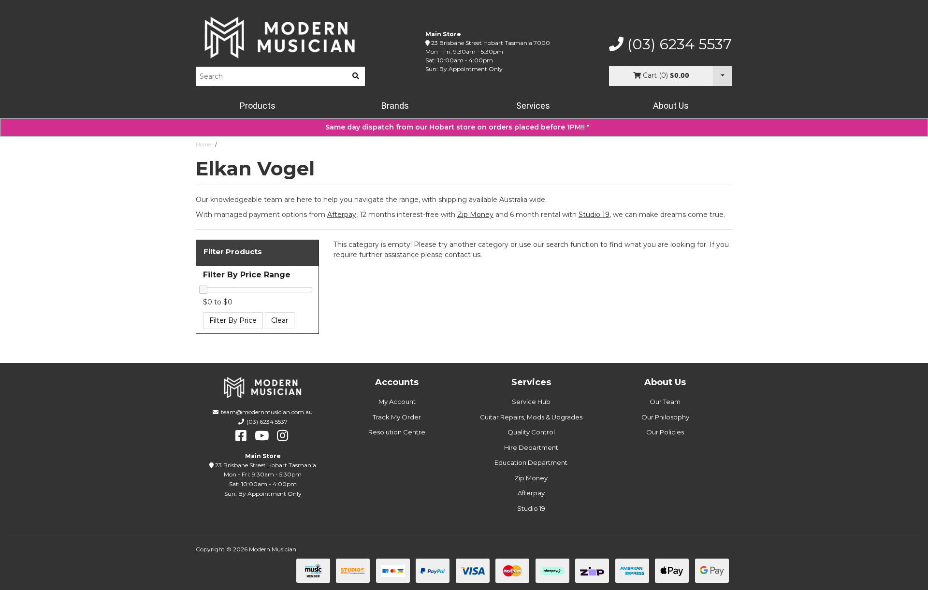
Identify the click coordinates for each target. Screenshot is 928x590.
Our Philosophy (665, 417)
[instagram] (282, 436)
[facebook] (240, 436)
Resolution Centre (396, 432)
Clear (279, 320)
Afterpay (531, 493)
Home (203, 144)
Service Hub (531, 401)
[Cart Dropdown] (722, 76)
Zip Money (531, 478)
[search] (356, 76)
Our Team (665, 401)
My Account (397, 401)
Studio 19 (594, 214)
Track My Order (397, 417)
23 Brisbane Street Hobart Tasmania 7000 (490, 42)
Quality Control (531, 432)
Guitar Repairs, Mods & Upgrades (531, 417)
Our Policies (665, 432)
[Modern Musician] (280, 37)
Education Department (530, 462)
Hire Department (531, 447)
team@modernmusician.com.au (267, 412)
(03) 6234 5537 (678, 44)
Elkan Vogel (236, 144)
